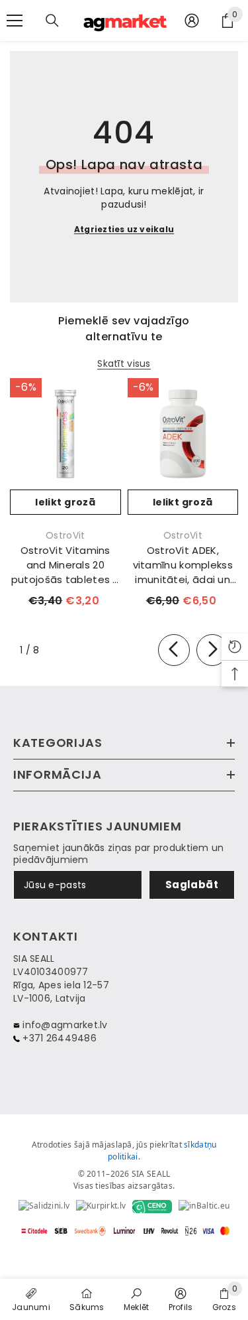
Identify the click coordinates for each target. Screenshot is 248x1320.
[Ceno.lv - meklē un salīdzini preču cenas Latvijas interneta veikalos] (152, 1206)
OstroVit (65, 535)
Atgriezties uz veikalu (124, 229)
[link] (136, 1299)
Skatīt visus (123, 363)
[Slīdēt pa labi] (212, 650)
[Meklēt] (52, 21)
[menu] (14, 21)
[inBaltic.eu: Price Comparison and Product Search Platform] (204, 1206)
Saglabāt (192, 884)
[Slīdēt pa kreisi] (174, 650)
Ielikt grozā (65, 502)
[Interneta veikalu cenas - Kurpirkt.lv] (101, 1206)
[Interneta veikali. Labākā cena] (44, 1206)
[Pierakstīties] (191, 20)
